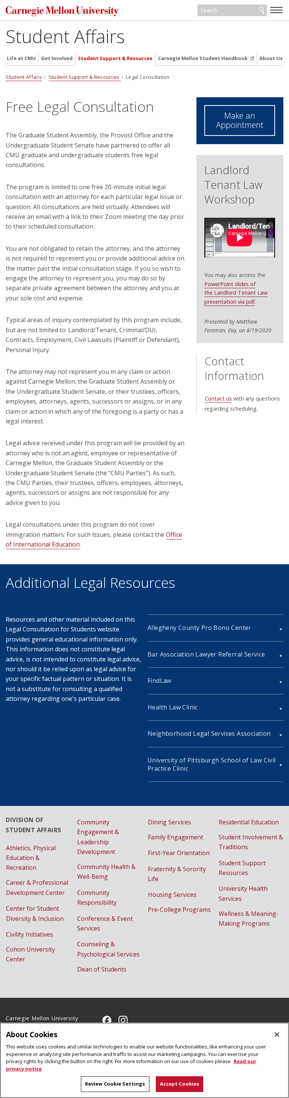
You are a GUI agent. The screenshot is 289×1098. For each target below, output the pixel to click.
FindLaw (160, 680)
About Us (271, 58)
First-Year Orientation (179, 853)
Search (261, 11)
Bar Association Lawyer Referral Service (206, 654)
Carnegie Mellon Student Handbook (203, 58)
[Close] (277, 1034)
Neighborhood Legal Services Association (209, 733)
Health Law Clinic (173, 707)
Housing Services (172, 894)
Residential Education (249, 822)
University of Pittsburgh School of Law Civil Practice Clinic (212, 764)
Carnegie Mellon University (62, 11)
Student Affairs (65, 36)
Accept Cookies (179, 1083)
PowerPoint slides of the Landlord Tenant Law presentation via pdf (236, 293)
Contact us (218, 398)
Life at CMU (21, 58)
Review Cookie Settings (115, 1083)
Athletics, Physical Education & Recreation (31, 858)
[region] (144, 1060)
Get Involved (57, 58)
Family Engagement (175, 837)
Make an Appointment (239, 120)
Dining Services (169, 822)
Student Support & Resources (115, 58)
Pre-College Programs (179, 909)
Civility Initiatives (29, 934)
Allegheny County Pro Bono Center (199, 628)
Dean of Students (101, 969)
